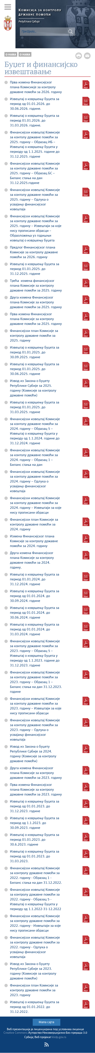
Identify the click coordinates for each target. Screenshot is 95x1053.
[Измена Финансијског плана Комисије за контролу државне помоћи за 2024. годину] (85, 538)
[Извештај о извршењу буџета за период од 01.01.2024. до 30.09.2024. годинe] (85, 593)
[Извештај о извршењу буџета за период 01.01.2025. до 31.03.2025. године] (85, 404)
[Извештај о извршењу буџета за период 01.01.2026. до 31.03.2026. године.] (85, 117)
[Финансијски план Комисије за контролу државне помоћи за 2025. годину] (85, 333)
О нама (11, 55)
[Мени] (8, 7)
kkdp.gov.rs (59, 1037)
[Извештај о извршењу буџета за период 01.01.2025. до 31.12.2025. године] (85, 266)
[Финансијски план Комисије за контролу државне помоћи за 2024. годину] (85, 521)
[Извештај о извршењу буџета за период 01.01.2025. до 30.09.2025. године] (85, 349)
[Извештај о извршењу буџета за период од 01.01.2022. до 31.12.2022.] (85, 1004)
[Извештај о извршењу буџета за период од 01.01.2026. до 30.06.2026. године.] (85, 101)
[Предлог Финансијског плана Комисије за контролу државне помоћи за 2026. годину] (85, 249)
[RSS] (46, 1044)
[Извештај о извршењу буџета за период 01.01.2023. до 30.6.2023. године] (85, 837)
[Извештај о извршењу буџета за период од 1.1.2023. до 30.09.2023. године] (85, 820)
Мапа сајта (46, 1022)
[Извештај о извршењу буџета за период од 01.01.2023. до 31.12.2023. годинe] (85, 803)
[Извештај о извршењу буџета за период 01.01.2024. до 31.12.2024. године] (85, 576)
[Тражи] (70, 31)
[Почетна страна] (8, 23)
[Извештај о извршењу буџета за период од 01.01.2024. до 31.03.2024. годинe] (85, 626)
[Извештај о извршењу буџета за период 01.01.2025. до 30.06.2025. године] (85, 366)
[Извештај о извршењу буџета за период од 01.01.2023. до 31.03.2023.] (85, 853)
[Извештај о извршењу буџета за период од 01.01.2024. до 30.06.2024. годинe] (85, 610)
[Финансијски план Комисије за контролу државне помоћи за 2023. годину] (85, 987)
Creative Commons (16, 1032)
